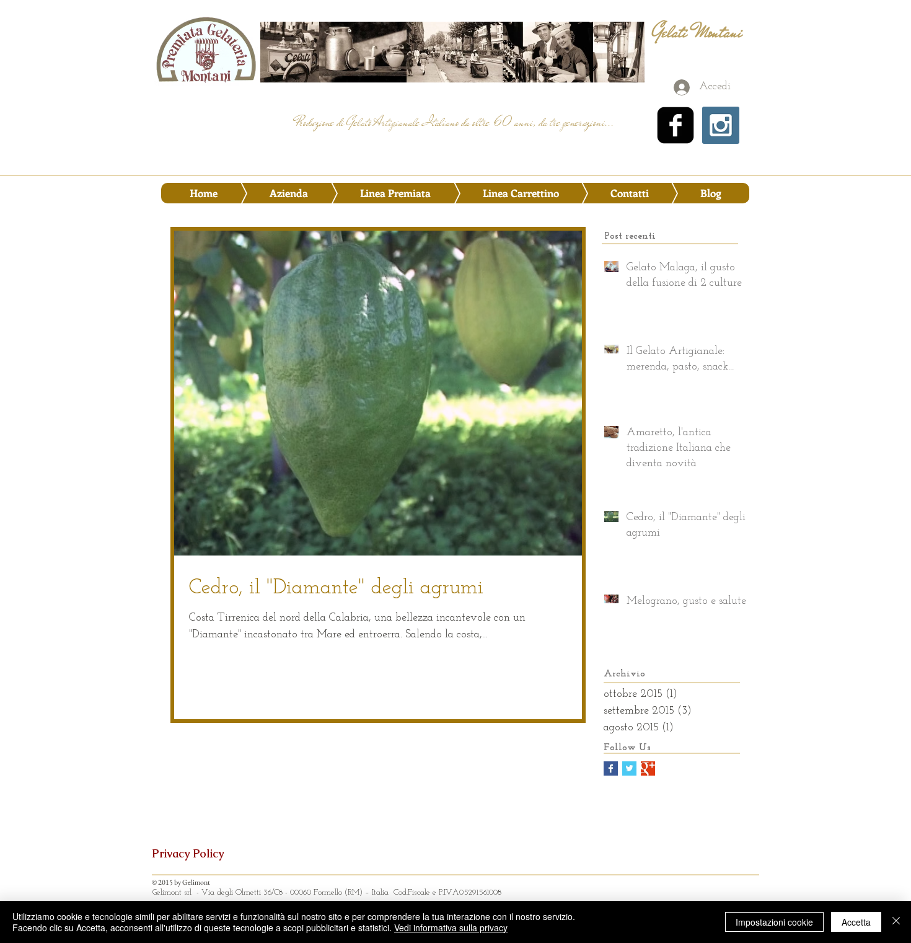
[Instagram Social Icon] (720, 125)
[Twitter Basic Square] (629, 768)
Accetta (856, 922)
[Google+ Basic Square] (648, 768)
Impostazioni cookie (774, 922)
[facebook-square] (675, 125)
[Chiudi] (896, 922)
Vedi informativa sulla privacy (451, 927)
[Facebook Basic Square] (611, 768)
